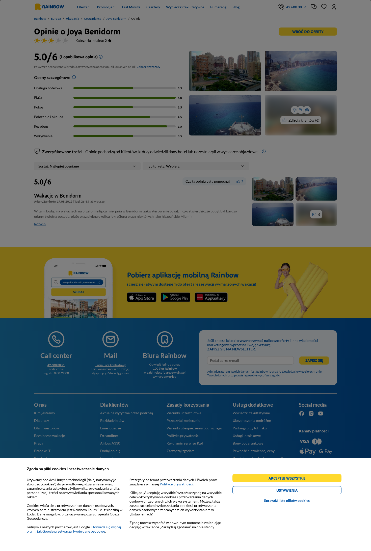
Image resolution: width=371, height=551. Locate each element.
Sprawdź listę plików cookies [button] (287, 500)
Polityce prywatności (176, 484)
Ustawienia (295, 491)
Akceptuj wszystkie (289, 479)
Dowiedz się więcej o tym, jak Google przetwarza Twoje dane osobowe (74, 529)
